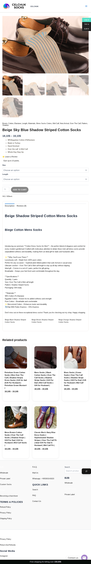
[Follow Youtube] (49, 281)
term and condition (31, 293)
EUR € (85, 29)
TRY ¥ (85, 24)
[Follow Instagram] (42, 281)
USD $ (85, 20)
